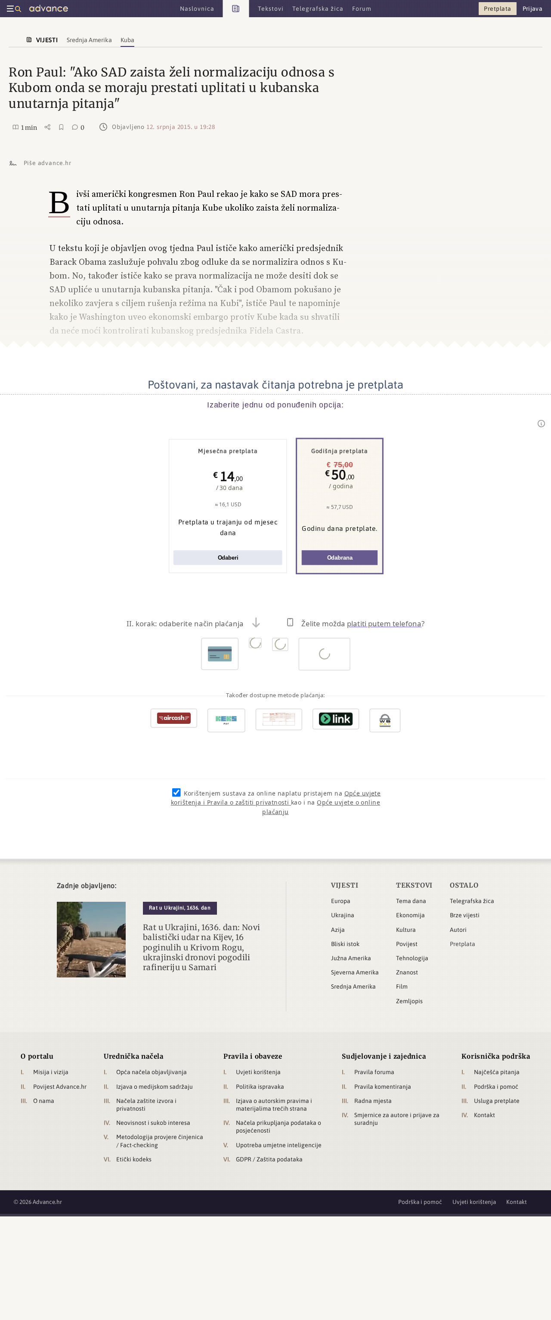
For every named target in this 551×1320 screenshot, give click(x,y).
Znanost (407, 972)
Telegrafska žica (472, 900)
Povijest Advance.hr (60, 1086)
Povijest (407, 943)
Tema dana (411, 900)
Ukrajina (342, 915)
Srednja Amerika (353, 986)
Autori (458, 929)
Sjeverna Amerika (355, 972)
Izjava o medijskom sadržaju (154, 1086)
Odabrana (340, 557)
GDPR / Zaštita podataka (269, 1159)
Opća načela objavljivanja (151, 1072)
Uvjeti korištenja (258, 1072)
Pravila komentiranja (382, 1086)
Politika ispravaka (260, 1086)
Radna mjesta (373, 1100)
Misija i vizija (50, 1072)
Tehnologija (412, 958)
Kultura (406, 929)
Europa (340, 900)
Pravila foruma (374, 1072)
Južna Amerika (351, 958)
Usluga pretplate (497, 1100)
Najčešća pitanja (497, 1072)
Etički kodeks (134, 1159)
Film (402, 986)
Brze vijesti (465, 915)
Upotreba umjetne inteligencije (279, 1145)
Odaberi (228, 557)
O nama (43, 1100)
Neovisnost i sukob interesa (153, 1122)
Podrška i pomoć (496, 1086)
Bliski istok (345, 943)
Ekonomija (410, 915)
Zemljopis (409, 1001)
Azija (338, 929)
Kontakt (484, 1115)
